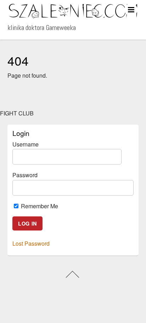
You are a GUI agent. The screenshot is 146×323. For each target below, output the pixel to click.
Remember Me (38, 206)
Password (25, 175)
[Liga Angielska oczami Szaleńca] (73, 15)
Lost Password (31, 243)
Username (25, 144)
